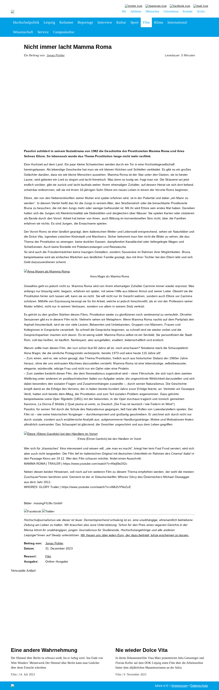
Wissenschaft (23, 32)
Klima (158, 22)
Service (43, 32)
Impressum (180, 685)
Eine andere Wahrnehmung (44, 650)
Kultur (121, 22)
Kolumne (66, 22)
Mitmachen (152, 11)
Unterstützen (171, 11)
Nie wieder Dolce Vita (141, 650)
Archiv (201, 11)
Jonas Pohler (56, 55)
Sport (134, 22)
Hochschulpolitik (26, 22)
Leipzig (49, 22)
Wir (124, 11)
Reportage (85, 22)
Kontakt (187, 11)
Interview (105, 22)
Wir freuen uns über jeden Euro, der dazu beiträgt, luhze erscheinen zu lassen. (135, 535)
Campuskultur (63, 32)
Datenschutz (199, 685)
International (177, 22)
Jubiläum (135, 11)
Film (146, 22)
